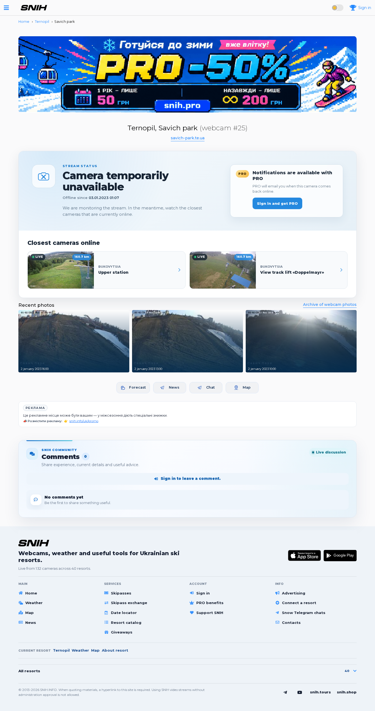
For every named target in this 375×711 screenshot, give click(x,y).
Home (31, 593)
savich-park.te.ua (188, 137)
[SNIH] (33, 543)
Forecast (137, 387)
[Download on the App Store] (304, 555)
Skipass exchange (129, 603)
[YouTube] (299, 692)
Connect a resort (299, 603)
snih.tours (320, 692)
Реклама (35, 408)
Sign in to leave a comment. (191, 478)
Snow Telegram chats (303, 612)
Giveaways (121, 632)
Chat (210, 387)
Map (247, 387)
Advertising (293, 593)
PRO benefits (209, 603)
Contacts (291, 622)
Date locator (124, 612)
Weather (34, 603)
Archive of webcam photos (330, 304)
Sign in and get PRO (277, 203)
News (174, 387)
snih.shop (347, 692)
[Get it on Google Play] (340, 555)
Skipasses (121, 593)
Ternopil (61, 650)
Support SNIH (209, 612)
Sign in (203, 593)
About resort (115, 650)
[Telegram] (285, 692)
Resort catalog (126, 622)
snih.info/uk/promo (83, 421)
